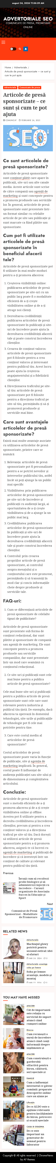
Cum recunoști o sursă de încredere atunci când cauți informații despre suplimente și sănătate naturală (39, 1042)
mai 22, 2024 (35, 983)
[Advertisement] (41, 49)
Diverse (30, 1030)
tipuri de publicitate (21, 618)
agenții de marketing (17, 852)
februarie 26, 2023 (30, 120)
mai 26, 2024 (35, 958)
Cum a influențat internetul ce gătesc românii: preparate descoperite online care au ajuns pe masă (39, 1091)
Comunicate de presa (29, 87)
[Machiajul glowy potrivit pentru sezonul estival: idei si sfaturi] (13, 948)
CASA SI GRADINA (35, 1127)
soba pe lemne (34, 967)
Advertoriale (10, 87)
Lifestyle (31, 1102)
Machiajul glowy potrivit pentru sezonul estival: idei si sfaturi (39, 949)
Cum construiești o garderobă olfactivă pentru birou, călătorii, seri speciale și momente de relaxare (39, 1069)
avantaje (43, 964)
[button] (3, 42)
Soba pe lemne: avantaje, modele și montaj (39, 975)
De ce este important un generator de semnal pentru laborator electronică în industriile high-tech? (37, 1143)
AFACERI (31, 1006)
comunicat (11, 120)
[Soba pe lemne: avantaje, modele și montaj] (13, 972)
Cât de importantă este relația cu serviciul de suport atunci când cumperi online (39, 1017)
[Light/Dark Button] (13, 48)
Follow (25, 49)
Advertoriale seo (28, 18)
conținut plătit (20, 178)
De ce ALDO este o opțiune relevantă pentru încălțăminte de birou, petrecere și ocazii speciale (40, 1113)
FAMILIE (30, 1078)
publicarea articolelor (22, 288)
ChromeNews (46, 1155)
